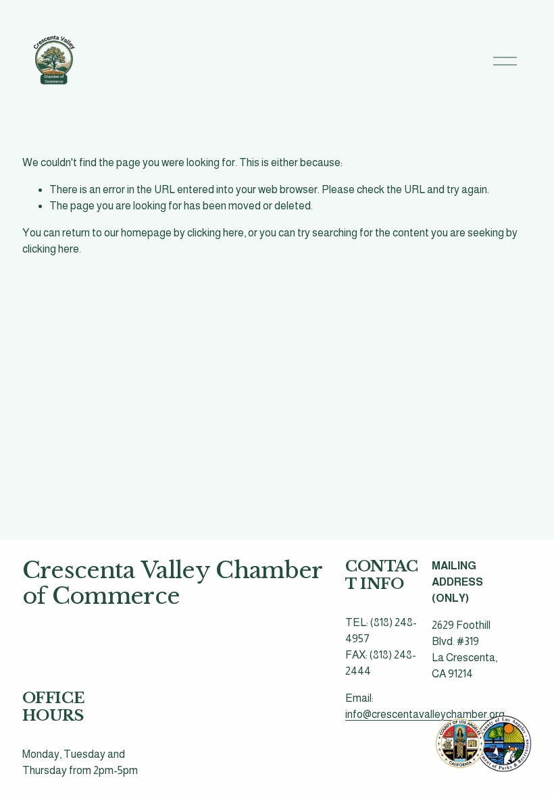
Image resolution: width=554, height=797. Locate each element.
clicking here (215, 232)
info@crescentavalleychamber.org (425, 714)
